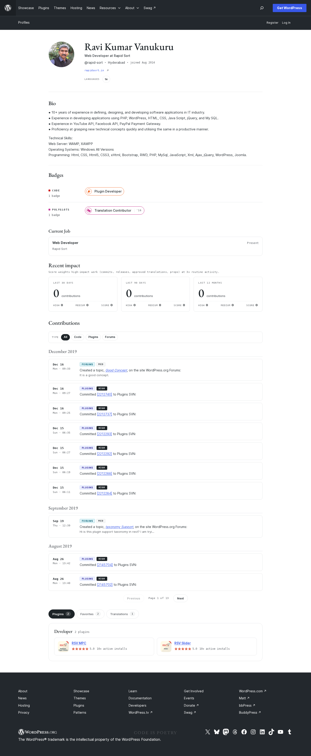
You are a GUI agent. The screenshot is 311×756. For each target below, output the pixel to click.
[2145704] (105, 565)
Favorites (89, 614)
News (22, 698)
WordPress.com (253, 691)
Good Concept (116, 370)
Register (272, 22)
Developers (137, 705)
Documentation (140, 698)
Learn (133, 691)
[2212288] (104, 473)
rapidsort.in (95, 70)
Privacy (23, 712)
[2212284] (104, 493)
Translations (121, 614)
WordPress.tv (141, 712)
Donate (191, 705)
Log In (286, 22)
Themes (80, 698)
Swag (190, 712)
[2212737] (104, 414)
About (22, 691)
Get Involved (194, 691)
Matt (244, 698)
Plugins (93, 337)
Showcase (81, 691)
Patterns (80, 712)
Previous (133, 598)
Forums (110, 337)
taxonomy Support (119, 527)
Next (180, 598)
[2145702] (105, 584)
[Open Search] (261, 8)
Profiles (24, 22)
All (65, 337)
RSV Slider (182, 643)
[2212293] (104, 434)
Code (78, 337)
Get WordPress (289, 8)
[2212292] (104, 454)
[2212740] (104, 394)
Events (189, 698)
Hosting (24, 705)
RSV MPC (79, 643)
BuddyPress (250, 712)
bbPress (247, 705)
